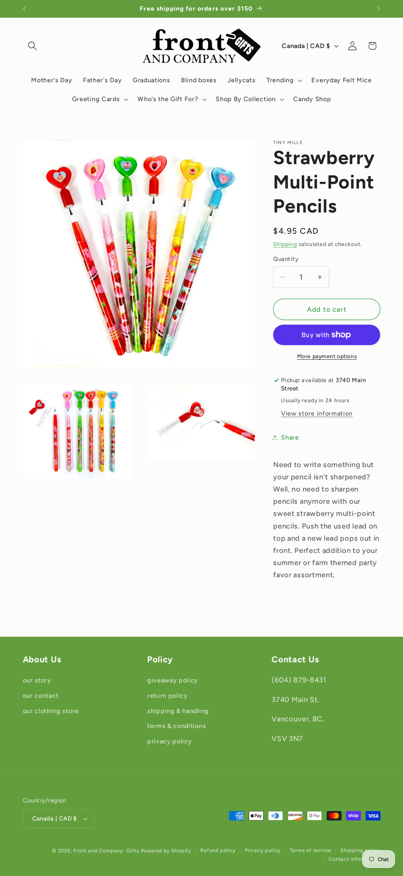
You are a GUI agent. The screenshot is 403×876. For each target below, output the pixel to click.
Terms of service (310, 850)
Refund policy (217, 850)
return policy (167, 695)
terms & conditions (176, 726)
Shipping (285, 244)
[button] (33, 46)
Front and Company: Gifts (106, 851)
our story (37, 680)
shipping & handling (178, 711)
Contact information (354, 859)
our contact (41, 695)
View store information (317, 413)
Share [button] (290, 437)
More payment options (327, 356)
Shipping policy (360, 850)
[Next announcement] (378, 8)
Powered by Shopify (166, 851)
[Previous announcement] (24, 8)
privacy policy (169, 741)
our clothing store (51, 711)
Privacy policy (263, 850)
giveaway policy (172, 680)
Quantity (285, 258)
